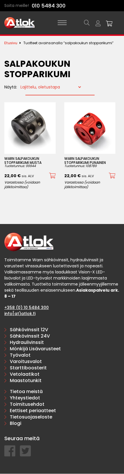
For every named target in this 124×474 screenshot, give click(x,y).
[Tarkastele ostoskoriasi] (109, 23)
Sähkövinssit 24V (30, 336)
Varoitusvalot (26, 361)
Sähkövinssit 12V (29, 329)
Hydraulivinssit (27, 342)
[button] (52, 176)
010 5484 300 (48, 5)
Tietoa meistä (26, 391)
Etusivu (10, 42)
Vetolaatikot (25, 374)
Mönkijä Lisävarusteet (35, 348)
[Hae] (87, 23)
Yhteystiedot (25, 398)
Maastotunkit (26, 380)
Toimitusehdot (27, 404)
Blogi (15, 423)
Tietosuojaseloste (31, 417)
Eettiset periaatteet (33, 410)
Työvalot (20, 355)
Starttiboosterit (28, 367)
